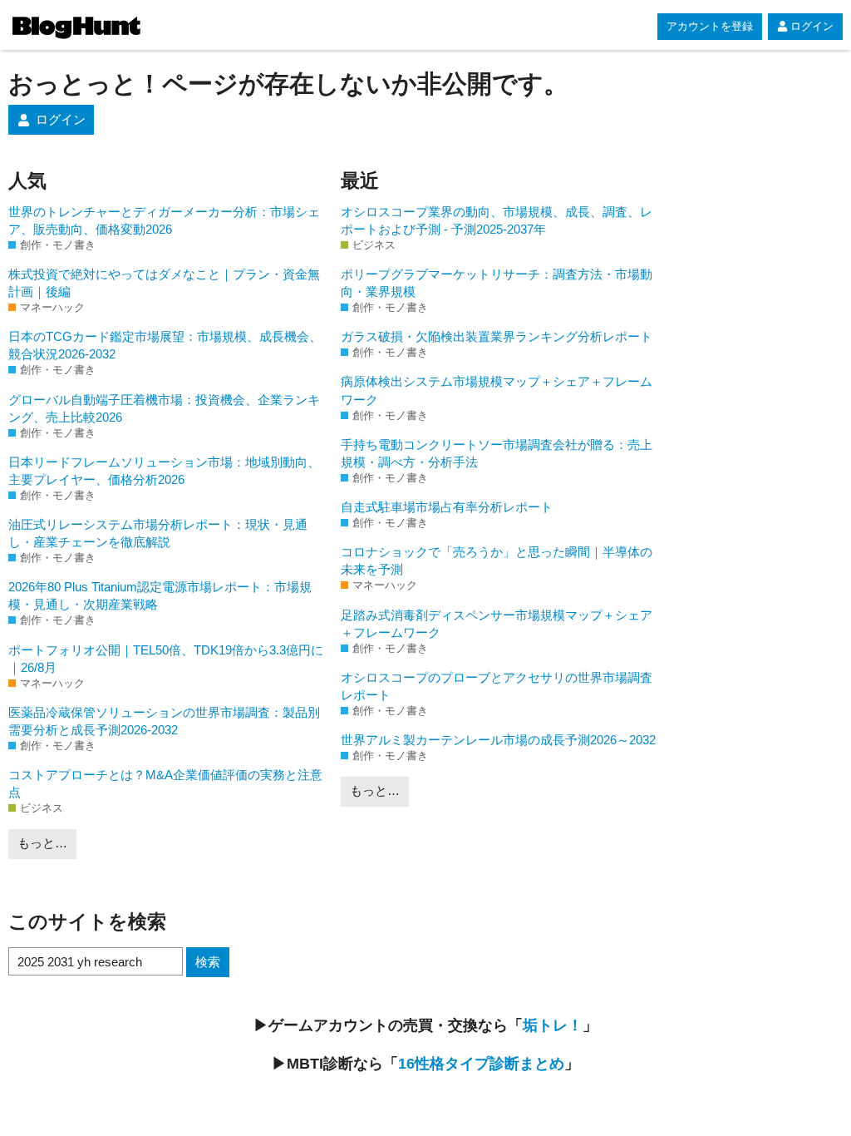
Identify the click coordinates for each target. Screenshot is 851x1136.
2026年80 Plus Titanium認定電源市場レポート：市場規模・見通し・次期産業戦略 (160, 595)
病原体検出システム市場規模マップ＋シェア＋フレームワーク (496, 390)
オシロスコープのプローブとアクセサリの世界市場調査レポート (496, 686)
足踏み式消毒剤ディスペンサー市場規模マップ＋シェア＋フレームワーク (496, 624)
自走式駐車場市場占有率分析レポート (447, 507)
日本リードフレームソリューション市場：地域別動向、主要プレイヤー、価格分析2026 (164, 471)
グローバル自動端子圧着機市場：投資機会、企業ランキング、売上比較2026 (164, 408)
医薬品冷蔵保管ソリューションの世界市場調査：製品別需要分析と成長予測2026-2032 (164, 721)
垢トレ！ (553, 1025)
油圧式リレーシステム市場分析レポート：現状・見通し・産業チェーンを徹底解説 (157, 533)
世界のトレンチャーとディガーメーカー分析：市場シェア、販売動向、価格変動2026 (164, 220)
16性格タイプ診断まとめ (481, 1063)
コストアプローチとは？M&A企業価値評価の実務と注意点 (165, 783)
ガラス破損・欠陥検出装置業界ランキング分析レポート (496, 336)
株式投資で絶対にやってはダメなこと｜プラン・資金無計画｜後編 (164, 283)
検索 (207, 962)
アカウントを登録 (710, 26)
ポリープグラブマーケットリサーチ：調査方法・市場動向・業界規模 (496, 283)
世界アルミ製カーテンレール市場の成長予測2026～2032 (498, 740)
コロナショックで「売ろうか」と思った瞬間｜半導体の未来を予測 (496, 560)
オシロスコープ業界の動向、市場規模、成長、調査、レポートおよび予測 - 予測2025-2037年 (496, 220)
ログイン (812, 26)
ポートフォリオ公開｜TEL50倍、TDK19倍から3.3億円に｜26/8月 (165, 658)
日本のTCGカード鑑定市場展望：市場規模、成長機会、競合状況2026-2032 (165, 345)
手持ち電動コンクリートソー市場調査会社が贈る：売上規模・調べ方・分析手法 (496, 453)
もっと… (42, 843)
